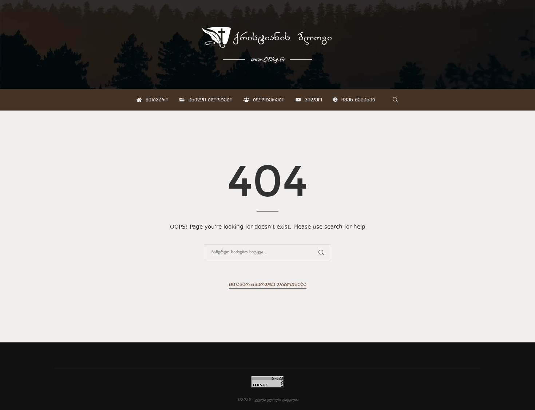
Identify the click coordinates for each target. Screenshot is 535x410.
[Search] (395, 99)
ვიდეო (312, 99)
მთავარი (156, 99)
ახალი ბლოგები (210, 99)
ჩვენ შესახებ (357, 99)
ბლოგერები (268, 99)
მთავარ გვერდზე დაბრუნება (267, 285)
